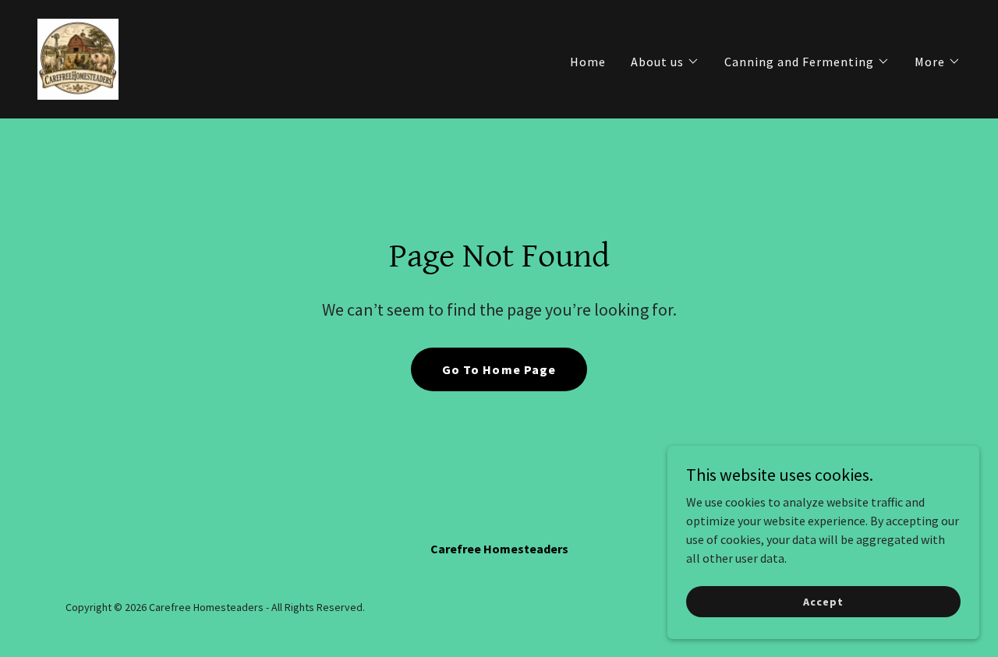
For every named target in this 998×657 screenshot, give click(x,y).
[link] (78, 57)
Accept (823, 601)
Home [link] (588, 61)
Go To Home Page (498, 369)
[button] (665, 61)
